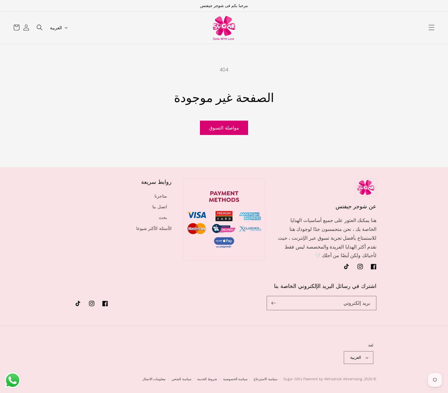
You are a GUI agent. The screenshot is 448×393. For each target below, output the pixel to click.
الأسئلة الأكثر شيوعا (154, 228)
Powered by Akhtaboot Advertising (332, 379)
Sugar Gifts (292, 379)
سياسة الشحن (181, 379)
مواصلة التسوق (224, 128)
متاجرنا (161, 196)
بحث (163, 217)
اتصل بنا (159, 206)
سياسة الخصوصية (235, 379)
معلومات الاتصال (154, 379)
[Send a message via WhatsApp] (12, 380)
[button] (431, 27)
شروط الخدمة (207, 379)
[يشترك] (273, 303)
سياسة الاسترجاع (265, 379)
